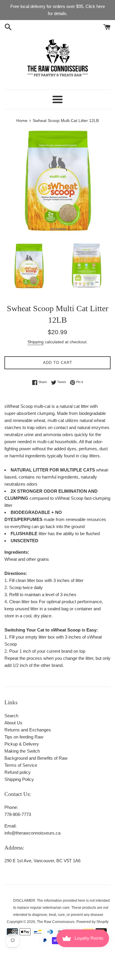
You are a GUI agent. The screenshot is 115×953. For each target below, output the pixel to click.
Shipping (35, 341)
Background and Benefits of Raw (36, 758)
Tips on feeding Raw (23, 736)
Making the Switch (22, 751)
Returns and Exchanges (27, 729)
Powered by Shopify (92, 922)
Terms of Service (20, 765)
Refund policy (17, 772)
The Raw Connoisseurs (56, 922)
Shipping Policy (19, 779)
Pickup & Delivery (21, 743)
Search (11, 715)
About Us (13, 722)
